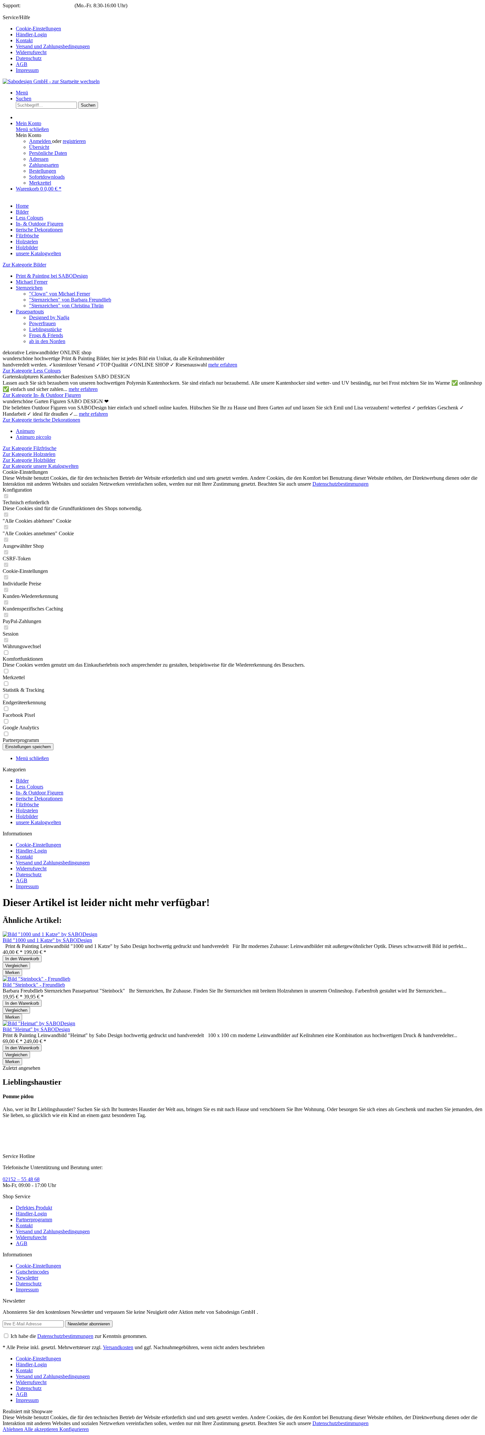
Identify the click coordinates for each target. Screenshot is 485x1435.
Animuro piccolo (33, 437)
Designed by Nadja (49, 317)
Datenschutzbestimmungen (340, 484)
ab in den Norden (47, 341)
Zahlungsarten (44, 165)
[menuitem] (249, 29)
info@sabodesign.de (25, 11)
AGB (21, 64)
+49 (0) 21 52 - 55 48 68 (47, 5)
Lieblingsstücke (45, 329)
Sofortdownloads (47, 177)
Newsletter (27, 1277)
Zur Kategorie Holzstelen (29, 454)
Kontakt (24, 40)
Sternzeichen (29, 288)
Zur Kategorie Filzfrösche (29, 448)
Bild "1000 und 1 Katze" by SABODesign (47, 940)
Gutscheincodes (32, 1272)
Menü (22, 92)
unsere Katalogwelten (38, 822)
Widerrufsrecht (31, 52)
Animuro (25, 431)
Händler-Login (31, 34)
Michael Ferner (32, 282)
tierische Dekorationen (39, 798)
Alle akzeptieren (41, 1429)
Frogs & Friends (46, 335)
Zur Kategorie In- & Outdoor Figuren (42, 395)
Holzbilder (27, 816)
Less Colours (29, 786)
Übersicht (39, 147)
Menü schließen (32, 129)
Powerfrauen (42, 323)
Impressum (27, 70)
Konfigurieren (74, 1429)
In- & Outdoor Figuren (39, 792)
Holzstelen (27, 810)
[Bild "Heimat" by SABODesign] (39, 1023)
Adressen (38, 159)
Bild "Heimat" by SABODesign (36, 1029)
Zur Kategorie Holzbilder (29, 460)
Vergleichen (16, 965)
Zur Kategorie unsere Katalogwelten (41, 466)
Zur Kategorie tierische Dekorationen (41, 420)
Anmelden (40, 141)
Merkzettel (40, 183)
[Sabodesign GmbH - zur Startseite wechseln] (51, 81)
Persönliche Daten (48, 153)
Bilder (22, 781)
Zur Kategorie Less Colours (32, 370)
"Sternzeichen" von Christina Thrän (66, 305)
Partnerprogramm (34, 1219)
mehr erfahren (222, 365)
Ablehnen (13, 1429)
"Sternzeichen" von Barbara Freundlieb (70, 299)
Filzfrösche (27, 804)
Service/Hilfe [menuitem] (46, 44)
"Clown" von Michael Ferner (59, 294)
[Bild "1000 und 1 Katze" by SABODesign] (50, 934)
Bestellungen (42, 171)
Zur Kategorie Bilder (24, 264)
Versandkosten (118, 1347)
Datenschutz (29, 58)
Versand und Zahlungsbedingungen (53, 46)
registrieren (74, 141)
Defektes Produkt (34, 1207)
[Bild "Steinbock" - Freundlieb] (36, 979)
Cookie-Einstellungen (38, 28)
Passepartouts (30, 311)
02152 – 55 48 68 (21, 1179)
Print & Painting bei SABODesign (52, 276)
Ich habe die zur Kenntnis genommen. (79, 1336)
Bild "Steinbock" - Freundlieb (34, 985)
